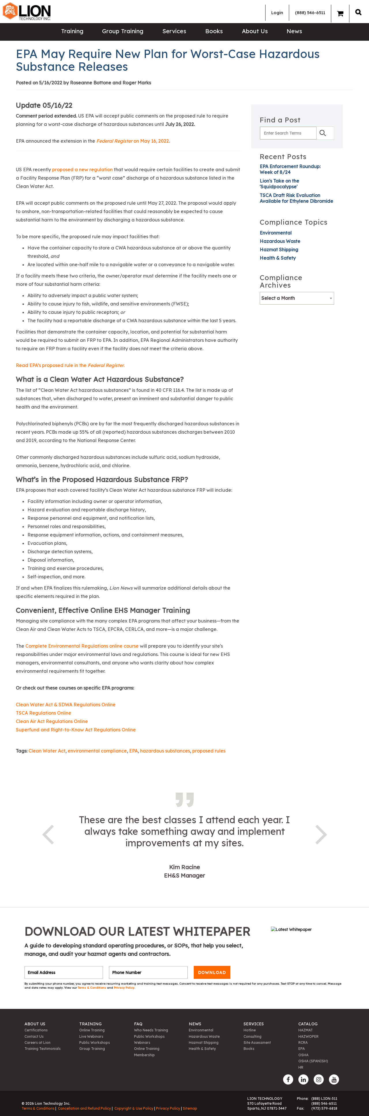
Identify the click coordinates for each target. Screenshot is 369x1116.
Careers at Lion (37, 1042)
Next (321, 833)
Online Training (92, 1030)
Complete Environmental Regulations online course (82, 646)
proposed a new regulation (82, 169)
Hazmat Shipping (279, 249)
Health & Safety (278, 258)
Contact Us (34, 1036)
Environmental (276, 233)
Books (214, 31)
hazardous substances (165, 751)
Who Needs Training (151, 1030)
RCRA (303, 1042)
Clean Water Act (47, 751)
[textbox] (296, 298)
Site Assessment (257, 1042)
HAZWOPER (308, 1036)
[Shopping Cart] (340, 14)
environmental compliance (97, 751)
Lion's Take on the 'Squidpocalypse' (279, 183)
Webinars (142, 1042)
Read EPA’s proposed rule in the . (70, 365)
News (294, 31)
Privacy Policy (124, 988)
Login (277, 12)
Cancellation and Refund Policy (84, 1108)
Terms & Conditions (92, 988)
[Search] (358, 12)
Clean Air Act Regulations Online (52, 721)
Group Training (122, 31)
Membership (144, 1055)
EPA (133, 751)
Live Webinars (91, 1036)
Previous (47, 833)
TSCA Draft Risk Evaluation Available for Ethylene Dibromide (296, 198)
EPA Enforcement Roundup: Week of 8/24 (290, 169)
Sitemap (190, 1108)
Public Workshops (94, 1042)
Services (174, 31)
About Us (255, 31)
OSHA (303, 1055)
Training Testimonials (43, 1048)
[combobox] (297, 298)
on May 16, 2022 (132, 141)
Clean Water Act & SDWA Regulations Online (66, 704)
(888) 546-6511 (310, 12)
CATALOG (308, 1023)
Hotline (250, 1030)
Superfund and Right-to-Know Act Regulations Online (76, 730)
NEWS (195, 1023)
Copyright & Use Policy (133, 1108)
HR (300, 1067)
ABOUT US (35, 1023)
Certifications (36, 1030)
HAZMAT (305, 1030)
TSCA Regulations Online (43, 713)
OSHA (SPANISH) (313, 1061)
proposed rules (208, 751)
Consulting (252, 1036)
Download (212, 972)
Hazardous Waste (280, 241)
